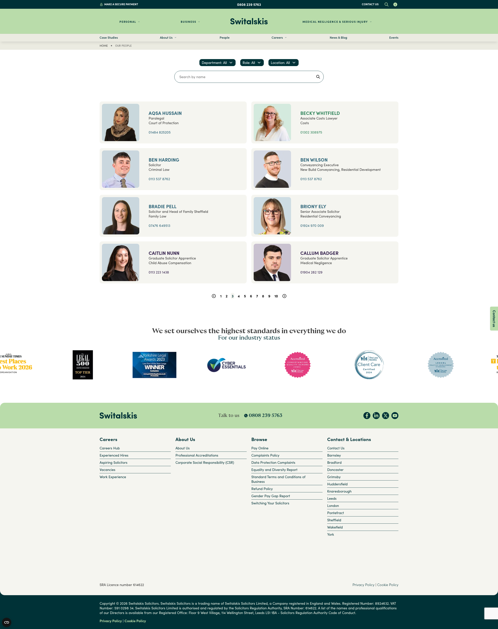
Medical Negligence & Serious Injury (335, 21)
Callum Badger (319, 253)
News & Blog (338, 37)
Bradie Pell (162, 206)
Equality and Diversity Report (274, 469)
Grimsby (334, 477)
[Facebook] (366, 415)
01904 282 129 (311, 272)
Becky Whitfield (320, 113)
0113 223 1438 (159, 272)
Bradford (334, 462)
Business (188, 21)
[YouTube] (394, 415)
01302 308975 (311, 132)
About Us (182, 448)
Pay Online (259, 448)
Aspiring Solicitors (113, 462)
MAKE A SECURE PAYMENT (121, 4)
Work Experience (113, 477)
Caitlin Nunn (164, 253)
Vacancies (107, 469)
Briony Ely (313, 206)
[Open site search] (386, 4)
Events (393, 37)
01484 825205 (160, 132)
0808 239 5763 (249, 4)
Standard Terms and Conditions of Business (278, 479)
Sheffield (334, 520)
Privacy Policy (363, 585)
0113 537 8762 (159, 179)
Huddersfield (337, 484)
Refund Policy (262, 489)
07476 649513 (159, 225)
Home (104, 45)
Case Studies (109, 37)
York (330, 534)
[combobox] (217, 62)
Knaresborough (339, 491)
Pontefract (335, 513)
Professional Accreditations (196, 455)
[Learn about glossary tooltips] (395, 4)
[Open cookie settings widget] (6, 622)
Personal (127, 21)
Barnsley (334, 455)
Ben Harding (164, 160)
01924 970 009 (312, 225)
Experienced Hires (114, 455)
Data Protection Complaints (273, 462)
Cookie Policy (387, 585)
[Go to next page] (284, 296)
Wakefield (335, 527)
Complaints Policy (265, 455)
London (333, 505)
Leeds (332, 498)
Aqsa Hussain (165, 113)
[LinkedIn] (376, 415)
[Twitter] (385, 415)
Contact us (370, 4)
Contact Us (336, 448)
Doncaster (335, 469)
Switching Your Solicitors (270, 503)
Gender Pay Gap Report (270, 496)
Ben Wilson (314, 160)
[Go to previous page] (213, 296)
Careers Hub (110, 448)
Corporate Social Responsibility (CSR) (204, 462)
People (225, 37)
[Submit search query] (318, 77)
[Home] (249, 21)
